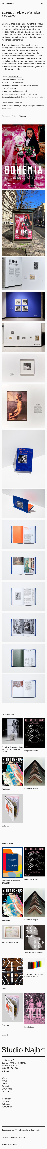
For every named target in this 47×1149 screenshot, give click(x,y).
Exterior (10, 106)
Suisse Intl (18, 103)
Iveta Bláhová (32, 85)
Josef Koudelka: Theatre (33, 953)
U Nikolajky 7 (8, 1060)
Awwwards (7, 1107)
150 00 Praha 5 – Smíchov (14, 1063)
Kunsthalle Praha (15, 76)
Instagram (6, 1099)
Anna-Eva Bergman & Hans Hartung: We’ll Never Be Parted (12, 749)
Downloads (7, 1089)
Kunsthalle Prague (31, 788)
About (4, 1083)
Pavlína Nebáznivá (19, 91)
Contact (5, 1086)
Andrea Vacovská (17, 79)
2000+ (4, 988)
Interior (16, 106)
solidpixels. (21, 1137)
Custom (9, 103)
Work (4, 1078)
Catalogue (30, 106)
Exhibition (40, 106)
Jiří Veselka (11, 88)
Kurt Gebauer (29, 1027)
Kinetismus (6, 789)
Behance (6, 1104)
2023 (9, 109)
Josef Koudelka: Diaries (11, 942)
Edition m (5, 826)
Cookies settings (8, 1130)
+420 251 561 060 (10, 1068)
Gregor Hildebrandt (31, 751)
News (4, 1081)
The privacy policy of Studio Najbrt (28, 1130)
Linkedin (5, 1101)
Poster (22, 106)
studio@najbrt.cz (9, 1065)
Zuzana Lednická (19, 82)
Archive (5, 1091)
